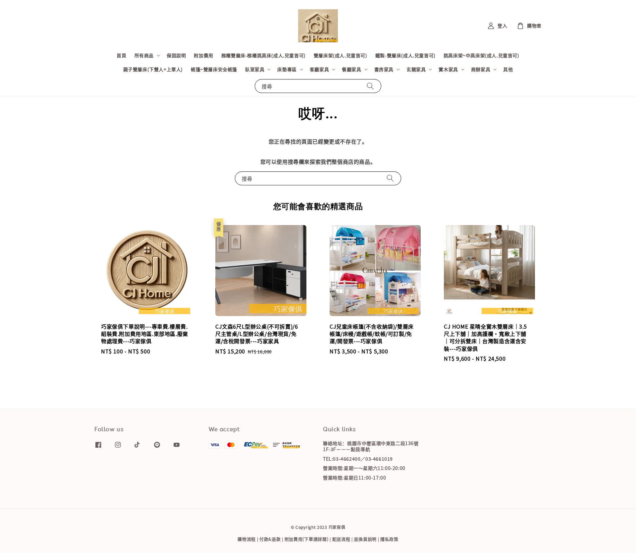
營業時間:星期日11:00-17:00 (354, 477)
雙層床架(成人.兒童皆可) (340, 55)
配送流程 (341, 539)
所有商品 (144, 55)
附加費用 (203, 55)
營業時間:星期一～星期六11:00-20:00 (364, 468)
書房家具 (384, 69)
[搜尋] (370, 85)
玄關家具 (416, 69)
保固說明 (176, 55)
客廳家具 (319, 69)
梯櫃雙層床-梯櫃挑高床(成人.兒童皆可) (263, 55)
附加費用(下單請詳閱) (307, 539)
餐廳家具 (351, 69)
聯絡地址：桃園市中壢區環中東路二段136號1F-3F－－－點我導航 (371, 446)
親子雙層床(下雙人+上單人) (153, 69)
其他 (508, 69)
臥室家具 (254, 69)
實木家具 (448, 69)
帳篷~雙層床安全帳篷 (214, 69)
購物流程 (247, 539)
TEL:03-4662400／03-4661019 (358, 458)
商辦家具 (480, 69)
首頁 (121, 55)
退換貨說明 (365, 539)
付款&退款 (270, 539)
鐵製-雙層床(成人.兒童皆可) (405, 55)
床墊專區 (286, 69)
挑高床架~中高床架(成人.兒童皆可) (481, 55)
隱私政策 (389, 539)
